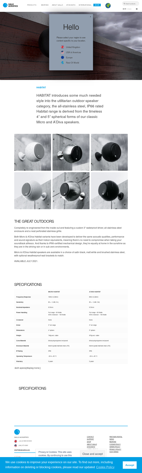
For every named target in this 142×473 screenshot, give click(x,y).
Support (90, 439)
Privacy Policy (115, 449)
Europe (69, 57)
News (111, 439)
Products (31, 5)
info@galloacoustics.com (22, 450)
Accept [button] (129, 465)
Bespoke (45, 5)
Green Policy (114, 447)
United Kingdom (73, 47)
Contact (90, 437)
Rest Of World (72, 62)
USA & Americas (73, 52)
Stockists (70, 5)
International (85, 5)
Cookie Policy (115, 444)
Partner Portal (115, 437)
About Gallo (57, 5)
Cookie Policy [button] (105, 467)
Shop (97, 5)
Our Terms (113, 452)
